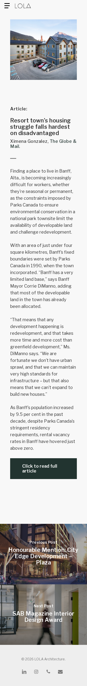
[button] (7, 5)
